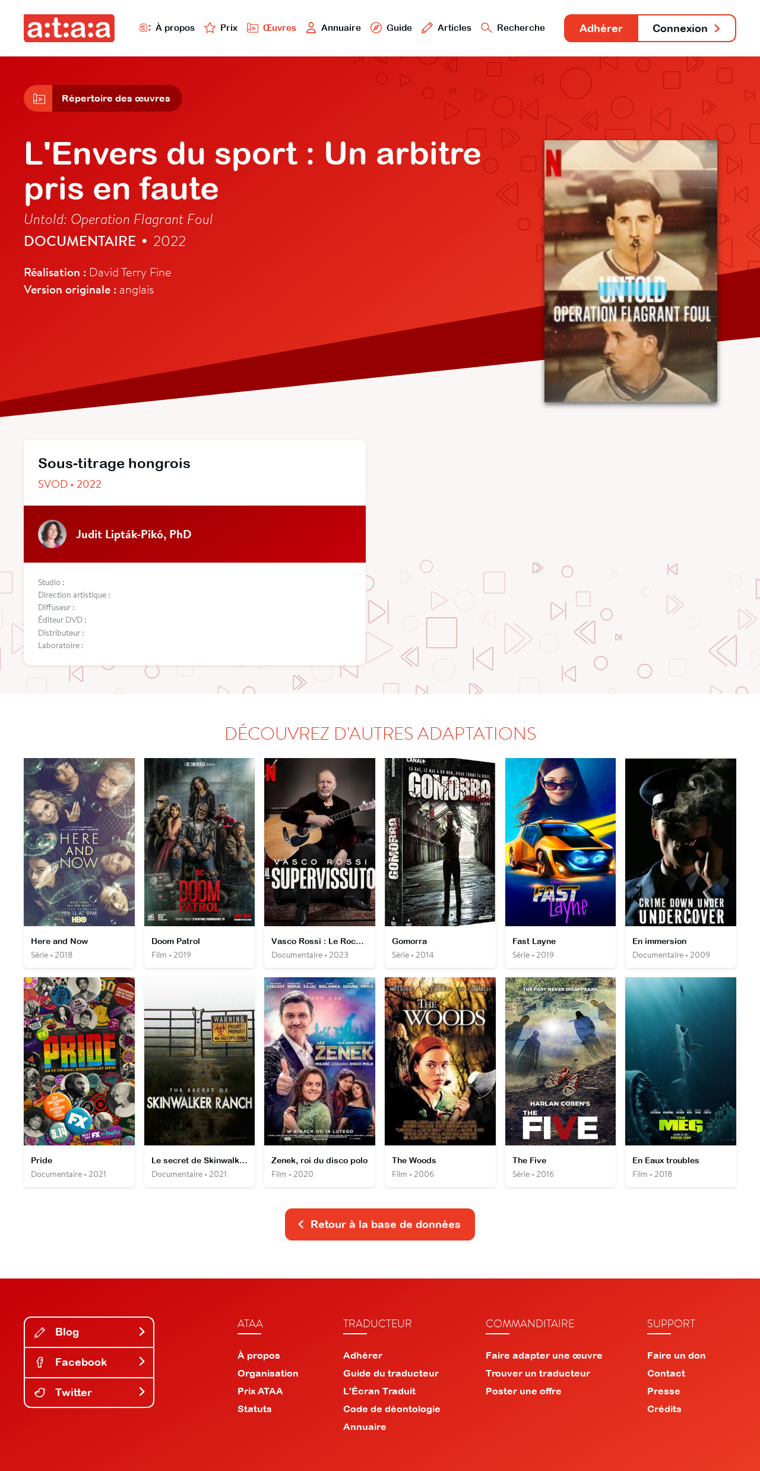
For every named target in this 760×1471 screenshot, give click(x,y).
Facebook (79, 1362)
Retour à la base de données (386, 1224)
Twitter (72, 1392)
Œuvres (279, 28)
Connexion (680, 28)
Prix (229, 28)
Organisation (268, 1373)
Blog (65, 1331)
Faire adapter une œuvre (544, 1355)
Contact (666, 1373)
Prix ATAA (260, 1390)
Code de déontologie (392, 1408)
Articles (454, 28)
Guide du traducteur (391, 1373)
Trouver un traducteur (538, 1373)
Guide (399, 28)
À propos (175, 28)
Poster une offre (524, 1390)
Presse (663, 1390)
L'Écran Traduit (379, 1390)
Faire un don (676, 1355)
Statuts (255, 1408)
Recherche (521, 28)
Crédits (664, 1408)
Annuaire (341, 28)
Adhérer (601, 28)
